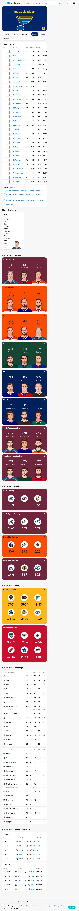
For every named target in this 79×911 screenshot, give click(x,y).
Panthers (9, 780)
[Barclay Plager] (9, 147)
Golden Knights (11, 714)
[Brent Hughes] (9, 95)
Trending (17, 902)
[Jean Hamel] (9, 82)
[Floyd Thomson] (9, 178)
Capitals (9, 804)
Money (10, 902)
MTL (19, 876)
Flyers (8, 800)
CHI (19, 889)
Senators (9, 771)
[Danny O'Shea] (9, 134)
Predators (9, 698)
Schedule (25, 34)
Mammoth (9, 689)
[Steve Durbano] (9, 69)
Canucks (9, 744)
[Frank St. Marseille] (9, 169)
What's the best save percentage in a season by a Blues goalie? (23, 195)
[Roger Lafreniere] (9, 104)
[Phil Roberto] (9, 160)
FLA (34, 841)
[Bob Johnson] (9, 99)
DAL (34, 859)
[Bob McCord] (9, 117)
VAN (20, 854)
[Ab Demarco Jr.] (9, 60)
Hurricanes (10, 791)
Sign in (69, 3)
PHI (34, 846)
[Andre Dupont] (9, 65)
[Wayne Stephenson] (9, 173)
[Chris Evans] (9, 78)
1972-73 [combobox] (6, 39)
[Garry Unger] (9, 182)
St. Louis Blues (24, 11)
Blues (8, 693)
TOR (32, 876)
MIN (34, 854)
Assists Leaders (9, 288)
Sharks (8, 731)
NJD (34, 850)
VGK (32, 889)
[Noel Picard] (9, 143)
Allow (72, 907)
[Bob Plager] (9, 151)
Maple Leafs (10, 784)
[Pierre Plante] (9, 156)
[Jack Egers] (9, 73)
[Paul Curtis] (9, 56)
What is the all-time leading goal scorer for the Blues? (25, 200)
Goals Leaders (8, 260)
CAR (32, 872)
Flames (8, 740)
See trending (10, 204)
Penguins (9, 796)
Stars (8, 680)
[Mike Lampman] (9, 108)
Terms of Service (32, 906)
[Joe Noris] (9, 130)
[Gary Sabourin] (9, 164)
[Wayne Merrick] (9, 121)
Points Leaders (8, 316)
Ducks (8, 722)
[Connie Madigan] (9, 112)
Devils (8, 817)
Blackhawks (10, 706)
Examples (26, 902)
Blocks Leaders (9, 372)
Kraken (8, 735)
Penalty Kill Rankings (10, 560)
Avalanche (10, 676)
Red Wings (10, 775)
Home (4, 902)
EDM (32, 885)
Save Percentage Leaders (12, 456)
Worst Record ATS (10, 628)
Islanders (9, 813)
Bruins (8, 767)
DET (20, 846)
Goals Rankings (9, 491)
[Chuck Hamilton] (9, 86)
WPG (21, 859)
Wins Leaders (8, 400)
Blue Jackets (11, 809)
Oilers (8, 718)
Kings (8, 727)
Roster (34, 34)
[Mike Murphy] (9, 125)
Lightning (9, 758)
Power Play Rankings (10, 537)
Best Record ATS (9, 590)
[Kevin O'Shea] (9, 138)
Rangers (9, 822)
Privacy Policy (59, 906)
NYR (19, 880)
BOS (20, 841)
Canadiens (10, 762)
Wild (7, 684)
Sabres (8, 754)
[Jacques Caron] (9, 52)
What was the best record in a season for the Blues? (24, 191)
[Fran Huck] (9, 91)
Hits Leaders (8, 344)
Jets (8, 702)
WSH (21, 850)
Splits (43, 34)
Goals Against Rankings (12, 514)
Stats (16, 34)
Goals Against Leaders (11, 428)
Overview (6, 34)
